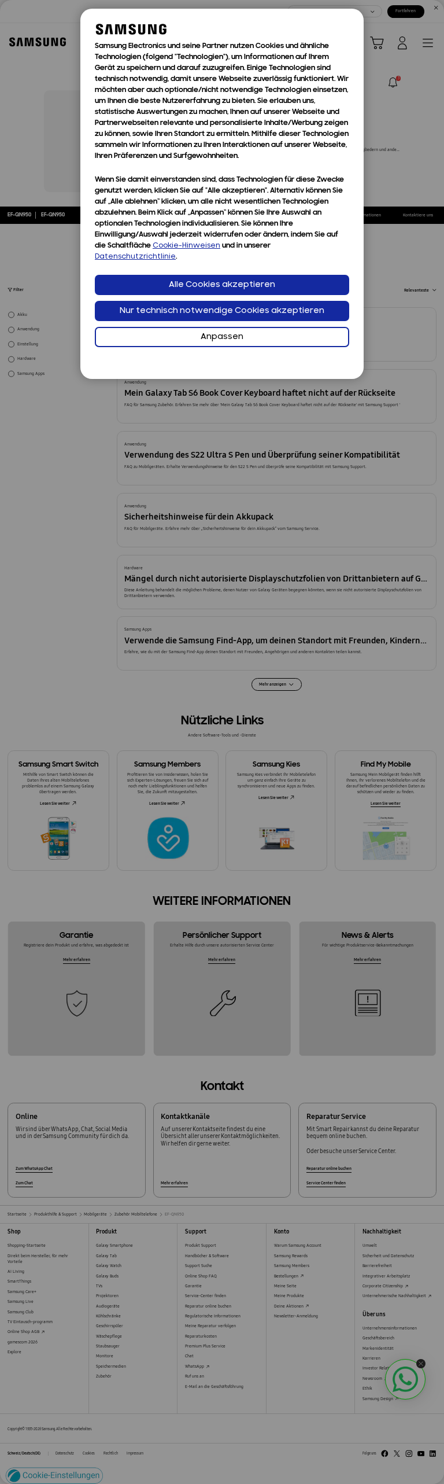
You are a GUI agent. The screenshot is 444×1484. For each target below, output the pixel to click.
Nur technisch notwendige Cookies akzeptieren (222, 311)
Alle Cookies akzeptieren (222, 285)
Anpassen (222, 337)
